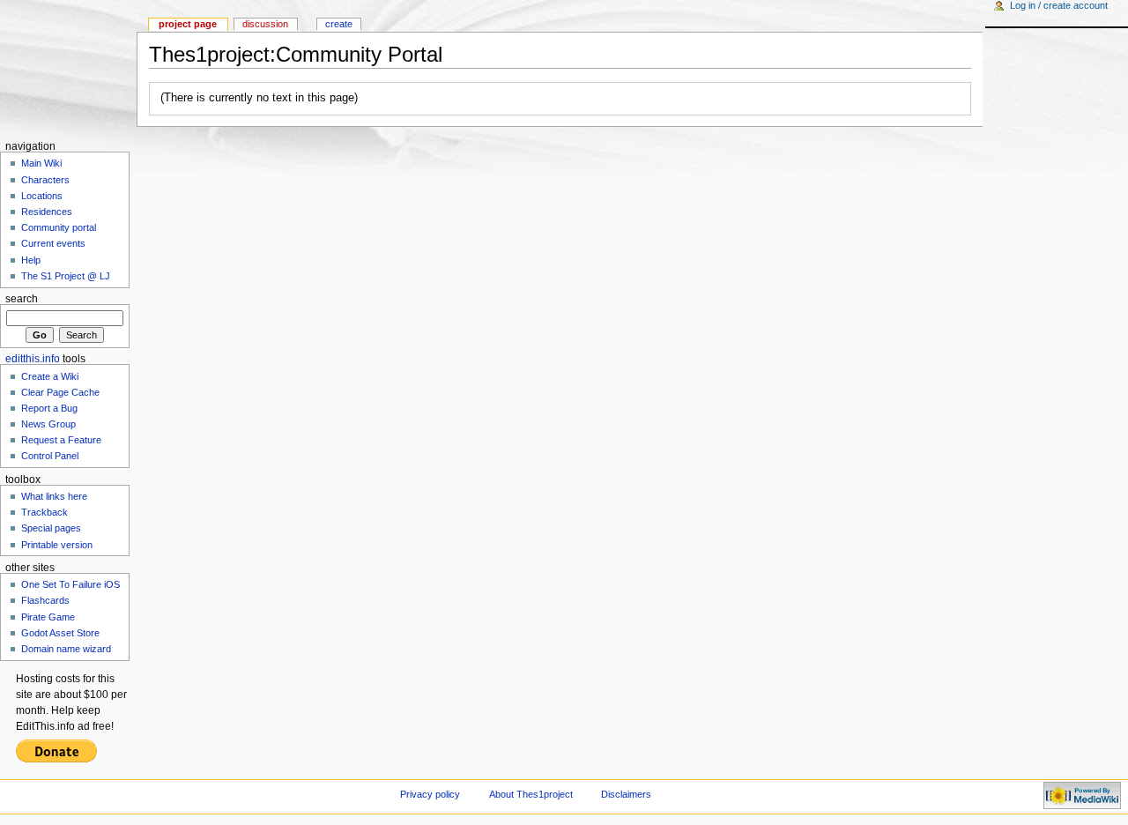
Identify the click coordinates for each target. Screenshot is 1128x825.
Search (21, 299)
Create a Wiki (49, 376)
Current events (53, 243)
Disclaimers (626, 794)
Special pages (51, 528)
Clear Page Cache (60, 392)
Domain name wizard (66, 648)
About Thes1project (531, 794)
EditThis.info (32, 358)
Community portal (58, 227)
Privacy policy (430, 794)
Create (338, 24)
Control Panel (49, 455)
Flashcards (45, 600)
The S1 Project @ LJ (65, 276)
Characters (45, 180)
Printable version (57, 544)
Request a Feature (61, 440)
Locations (42, 195)
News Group (48, 424)
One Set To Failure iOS (70, 584)
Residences (46, 211)
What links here (54, 496)
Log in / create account (1059, 5)
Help (31, 260)
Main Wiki (41, 163)
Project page (188, 24)
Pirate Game (48, 617)
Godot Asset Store (60, 633)
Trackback (44, 512)
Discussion (265, 24)
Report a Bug (49, 408)
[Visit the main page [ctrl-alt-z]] (68, 68)
